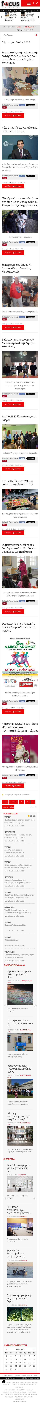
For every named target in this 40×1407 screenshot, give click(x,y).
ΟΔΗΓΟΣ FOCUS (19, 1399)
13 (30, 1359)
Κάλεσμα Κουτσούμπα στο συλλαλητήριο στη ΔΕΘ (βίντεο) (17, 881)
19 (25, 1363)
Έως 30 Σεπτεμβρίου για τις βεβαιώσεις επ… (19, 1168)
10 (16, 1359)
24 (16, 1366)
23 (11, 1366)
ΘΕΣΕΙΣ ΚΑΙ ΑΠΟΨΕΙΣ (7, 1394)
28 (34, 1366)
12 (25, 1359)
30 (11, 1369)
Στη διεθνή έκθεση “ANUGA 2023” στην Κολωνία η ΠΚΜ (17, 482)
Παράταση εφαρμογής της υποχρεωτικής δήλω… (19, 1298)
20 (30, 1363)
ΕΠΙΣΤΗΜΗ (34, 1394)
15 (6, 1363)
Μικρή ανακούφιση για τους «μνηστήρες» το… (20, 1023)
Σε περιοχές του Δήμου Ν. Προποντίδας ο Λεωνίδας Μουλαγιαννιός (16, 268)
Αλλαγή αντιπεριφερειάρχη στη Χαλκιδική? (18, 1116)
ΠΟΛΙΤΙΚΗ (8, 877)
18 (20, 1363)
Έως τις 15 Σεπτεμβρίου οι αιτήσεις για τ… (16, 1253)
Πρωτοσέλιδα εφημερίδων (15, 925)
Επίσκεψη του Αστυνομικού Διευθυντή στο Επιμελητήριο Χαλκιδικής (18, 343)
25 (20, 1366)
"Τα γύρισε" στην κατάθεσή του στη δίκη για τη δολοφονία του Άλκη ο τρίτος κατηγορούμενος (20, 201)
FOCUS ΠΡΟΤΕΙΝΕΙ (10, 1389)
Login (33, 3)
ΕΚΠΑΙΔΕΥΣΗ (26, 1394)
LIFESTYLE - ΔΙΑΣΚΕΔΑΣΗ (20, 1392)
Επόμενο (5, 807)
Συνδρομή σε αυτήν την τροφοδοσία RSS (17, 795)
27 (30, 1366)
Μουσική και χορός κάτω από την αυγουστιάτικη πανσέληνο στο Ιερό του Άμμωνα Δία (27, 16)
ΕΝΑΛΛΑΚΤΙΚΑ (18, 1394)
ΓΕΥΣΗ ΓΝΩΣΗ (32, 1392)
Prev (5, 1006)
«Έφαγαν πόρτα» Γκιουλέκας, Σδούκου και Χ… (19, 1068)
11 (20, 1359)
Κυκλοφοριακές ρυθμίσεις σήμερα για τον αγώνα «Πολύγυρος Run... (18, 866)
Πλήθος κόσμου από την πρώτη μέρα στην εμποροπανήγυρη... (19, 821)
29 (6, 1369)
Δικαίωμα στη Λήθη (7, 1375)
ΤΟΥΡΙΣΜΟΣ (9, 952)
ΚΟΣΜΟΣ (27, 1382)
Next (35, 1006)
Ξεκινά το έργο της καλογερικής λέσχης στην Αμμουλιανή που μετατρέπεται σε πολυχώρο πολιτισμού (20, 58)
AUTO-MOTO (29, 1389)
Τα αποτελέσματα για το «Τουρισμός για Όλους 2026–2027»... (19, 956)
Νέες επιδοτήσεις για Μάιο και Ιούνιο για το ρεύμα (19, 129)
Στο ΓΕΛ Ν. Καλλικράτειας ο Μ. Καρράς (19, 418)
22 (6, 1366)
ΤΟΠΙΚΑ (11, 112)
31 (16, 1369)
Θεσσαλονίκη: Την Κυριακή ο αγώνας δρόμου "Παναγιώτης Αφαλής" (18, 627)
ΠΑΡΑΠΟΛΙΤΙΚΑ (20, 1389)
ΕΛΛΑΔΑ (11, 249)
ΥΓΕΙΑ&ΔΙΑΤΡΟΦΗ (31, 1385)
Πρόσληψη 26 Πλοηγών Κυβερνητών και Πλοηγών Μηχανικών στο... (19, 896)
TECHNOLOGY (9, 1397)
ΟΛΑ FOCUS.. (19, 1387)
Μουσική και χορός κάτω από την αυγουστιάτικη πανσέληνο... (18, 836)
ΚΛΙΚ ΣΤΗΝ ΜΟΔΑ (7, 1392)
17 (16, 1363)
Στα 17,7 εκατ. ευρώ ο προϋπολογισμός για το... (14, 851)
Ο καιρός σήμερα (11, 940)
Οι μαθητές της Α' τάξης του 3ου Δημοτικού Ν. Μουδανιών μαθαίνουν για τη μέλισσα (19, 548)
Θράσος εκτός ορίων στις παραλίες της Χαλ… (19, 974)
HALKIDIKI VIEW (18, 1397)
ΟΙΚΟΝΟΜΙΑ (12, 182)
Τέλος (12, 807)
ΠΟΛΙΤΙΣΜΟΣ (12, 782)
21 (34, 1363)
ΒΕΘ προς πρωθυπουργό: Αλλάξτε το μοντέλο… (19, 1210)
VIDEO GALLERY (28, 1397)
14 (34, 1359)
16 (11, 1363)
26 (25, 1366)
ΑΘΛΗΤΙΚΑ (12, 708)
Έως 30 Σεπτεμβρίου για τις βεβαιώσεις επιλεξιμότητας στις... (18, 911)
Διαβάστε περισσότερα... (13, 115)
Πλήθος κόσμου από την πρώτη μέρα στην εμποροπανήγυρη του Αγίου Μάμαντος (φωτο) (12, 16)
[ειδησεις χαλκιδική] (3, 1381)
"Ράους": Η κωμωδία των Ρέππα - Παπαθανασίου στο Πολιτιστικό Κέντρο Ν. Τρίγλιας (20, 727)
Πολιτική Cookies (32, 1375)
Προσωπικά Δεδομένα (20, 1375)
